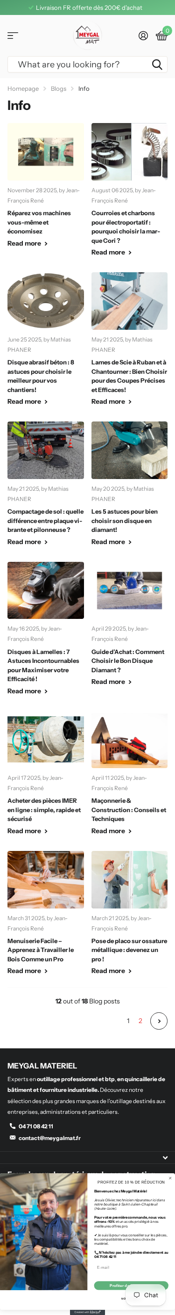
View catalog (12, 36)
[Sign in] (143, 35)
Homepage (23, 88)
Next (159, 1021)
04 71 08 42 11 (36, 1126)
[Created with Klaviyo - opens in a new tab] (87, 1312)
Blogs (58, 88)
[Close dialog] (170, 1178)
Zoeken (157, 64)
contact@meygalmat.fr (50, 1137)
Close (87, 1157)
